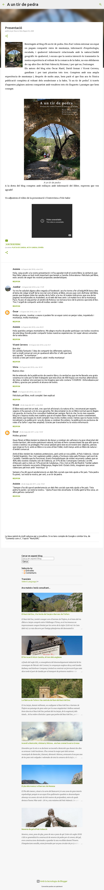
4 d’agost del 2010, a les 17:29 (33, 287)
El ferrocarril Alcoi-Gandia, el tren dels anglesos (42, 657)
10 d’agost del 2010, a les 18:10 (30, 367)
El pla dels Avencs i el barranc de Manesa (38, 786)
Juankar (17, 287)
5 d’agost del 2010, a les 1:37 (30, 311)
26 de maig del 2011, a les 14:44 (31, 432)
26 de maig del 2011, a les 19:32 (33, 484)
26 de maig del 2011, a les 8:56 (31, 405)
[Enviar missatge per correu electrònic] (6, 241)
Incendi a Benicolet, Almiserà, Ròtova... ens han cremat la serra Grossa (50, 743)
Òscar (15, 311)
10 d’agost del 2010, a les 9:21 (40, 345)
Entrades (29, 570)
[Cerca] (41, 4)
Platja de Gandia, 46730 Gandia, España (28, 247)
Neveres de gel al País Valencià (34, 829)
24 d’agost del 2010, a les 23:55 (29, 392)
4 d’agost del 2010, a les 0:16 (31, 269)
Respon (16, 282)
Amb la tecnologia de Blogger (53, 881)
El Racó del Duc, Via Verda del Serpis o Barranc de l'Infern (45, 614)
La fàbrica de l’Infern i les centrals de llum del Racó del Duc (46, 700)
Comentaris (30, 573)
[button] (6, 36)
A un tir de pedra (22, 4)
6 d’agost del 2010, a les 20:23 (32, 327)
